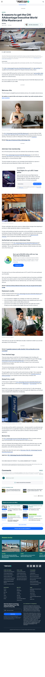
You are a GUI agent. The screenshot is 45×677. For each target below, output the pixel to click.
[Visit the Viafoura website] (40, 495)
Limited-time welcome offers (9, 584)
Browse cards (18, 265)
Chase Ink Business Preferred (9, 579)
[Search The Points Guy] (43, 1)
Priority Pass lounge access (22, 576)
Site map (18, 595)
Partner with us (19, 600)
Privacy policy (32, 591)
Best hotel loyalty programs (22, 579)
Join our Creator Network (21, 598)
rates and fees (36, 68)
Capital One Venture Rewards (9, 571)
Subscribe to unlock (37, 183)
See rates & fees (4, 511)
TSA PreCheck (33, 383)
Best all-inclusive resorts (34, 576)
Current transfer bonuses (21, 573)
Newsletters (19, 597)
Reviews (4, 12)
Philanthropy (19, 590)
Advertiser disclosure (22, 4)
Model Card (32, 599)
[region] (22, 486)
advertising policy (36, 57)
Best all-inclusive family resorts (35, 578)
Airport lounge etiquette (34, 581)
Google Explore (32, 573)
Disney (5, 598)
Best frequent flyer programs (22, 578)
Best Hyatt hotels (33, 579)
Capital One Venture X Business (9, 578)
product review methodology (6, 58)
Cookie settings (33, 594)
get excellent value (38, 73)
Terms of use (32, 593)
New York (5, 592)
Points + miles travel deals (21, 574)
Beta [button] (40, 470)
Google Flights (32, 571)
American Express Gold (8, 576)
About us (18, 589)
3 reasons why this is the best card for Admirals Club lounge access (28, 556)
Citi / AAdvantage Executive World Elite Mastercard (16, 133)
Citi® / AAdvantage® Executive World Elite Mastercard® (17, 68)
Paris (4, 593)
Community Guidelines (18, 472)
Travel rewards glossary (34, 584)
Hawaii (5, 589)
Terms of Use (21, 187)
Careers (18, 592)
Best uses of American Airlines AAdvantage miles (18, 140)
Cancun (5, 597)
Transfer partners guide (21, 571)
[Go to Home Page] (22, 2)
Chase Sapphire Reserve (8, 573)
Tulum (5, 595)
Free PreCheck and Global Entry (35, 582)
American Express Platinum (8, 574)
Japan (5, 590)
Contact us (19, 593)
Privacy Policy (39, 187)
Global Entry (25, 383)
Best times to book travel (34, 574)
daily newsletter (6, 98)
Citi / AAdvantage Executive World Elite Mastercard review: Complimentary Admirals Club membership (10, 556)
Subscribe (12, 614)
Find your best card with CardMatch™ (22, 528)
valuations (34, 136)
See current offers (22, 524)
